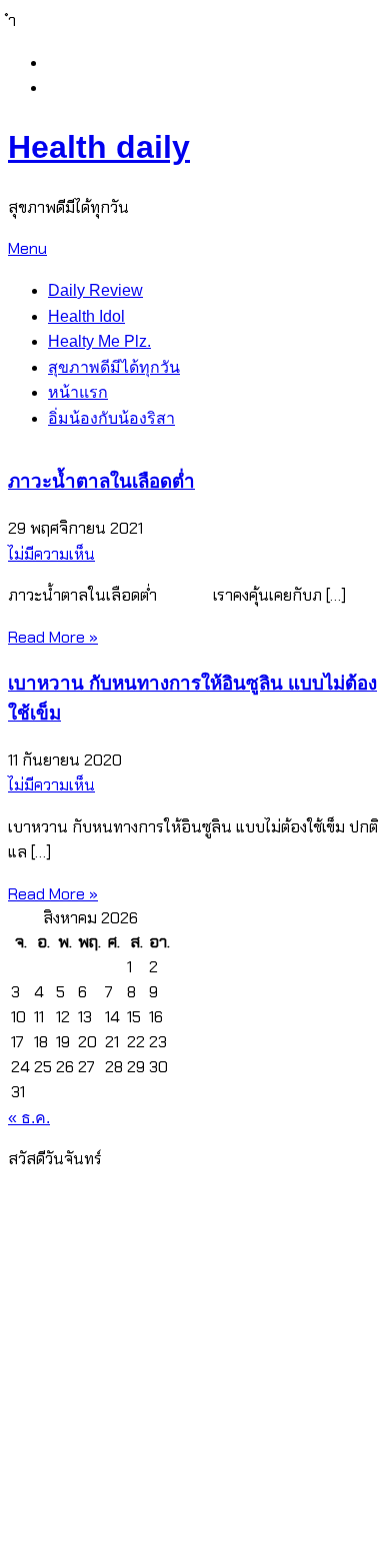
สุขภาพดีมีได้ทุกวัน (114, 367)
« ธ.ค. (29, 1117)
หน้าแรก (78, 392)
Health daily (99, 147)
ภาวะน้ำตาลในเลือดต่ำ (101, 481)
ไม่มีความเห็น (51, 554)
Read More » (53, 637)
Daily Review (95, 290)
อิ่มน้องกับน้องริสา (111, 418)
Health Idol (86, 316)
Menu (27, 248)
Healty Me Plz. (99, 341)
